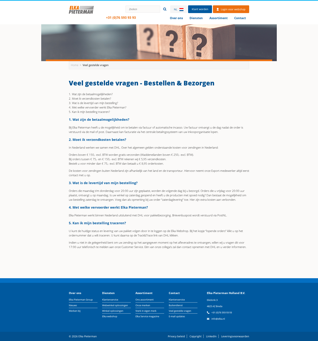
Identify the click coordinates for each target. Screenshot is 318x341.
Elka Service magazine (147, 316)
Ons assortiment (144, 299)
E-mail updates (177, 316)
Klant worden (200, 9)
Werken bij (74, 310)
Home (81, 14)
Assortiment (218, 18)
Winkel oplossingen (112, 310)
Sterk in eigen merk (145, 310)
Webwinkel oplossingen (115, 305)
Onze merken (142, 305)
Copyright (196, 336)
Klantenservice (110, 299)
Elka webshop (109, 316)
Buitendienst (176, 305)
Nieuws (73, 305)
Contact (240, 18)
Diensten (196, 18)
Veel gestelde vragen (180, 310)
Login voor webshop (233, 9)
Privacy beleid (176, 336)
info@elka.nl (218, 318)
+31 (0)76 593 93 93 (121, 17)
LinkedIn (211, 336)
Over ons (176, 18)
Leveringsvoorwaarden (235, 336)
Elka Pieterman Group (81, 299)
